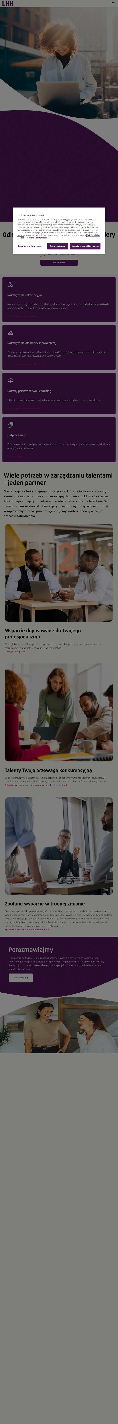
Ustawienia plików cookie (30, 246)
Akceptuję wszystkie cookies (85, 246)
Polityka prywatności (38, 238)
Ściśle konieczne (57, 246)
